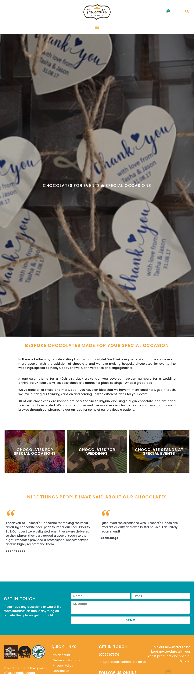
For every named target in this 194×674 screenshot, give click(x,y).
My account (61, 655)
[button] (187, 11)
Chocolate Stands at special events (159, 451)
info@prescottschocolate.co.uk (122, 662)
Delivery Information (68, 660)
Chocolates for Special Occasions (35, 451)
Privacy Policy (63, 665)
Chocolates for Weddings (97, 451)
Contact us (61, 671)
